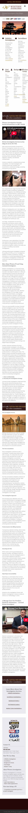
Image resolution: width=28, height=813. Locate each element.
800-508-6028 (17, 2)
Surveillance (7, 761)
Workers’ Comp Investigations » (14, 708)
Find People (7, 764)
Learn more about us (9, 782)
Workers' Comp (8, 766)
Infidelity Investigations (10, 759)
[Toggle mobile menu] (25, 6)
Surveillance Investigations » (14, 697)
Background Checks (9, 762)
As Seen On (14, 720)
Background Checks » (14, 700)
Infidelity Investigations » (14, 693)
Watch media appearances (11, 783)
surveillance (23, 60)
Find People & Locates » (14, 704)
